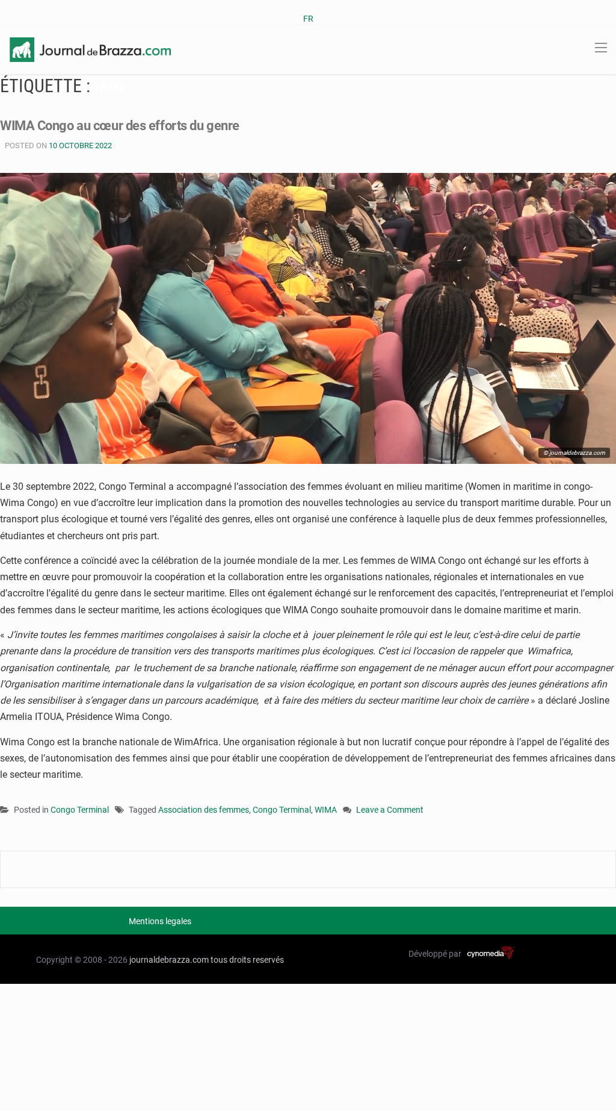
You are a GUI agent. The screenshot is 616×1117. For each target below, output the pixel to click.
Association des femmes (203, 810)
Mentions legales (160, 921)
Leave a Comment (390, 810)
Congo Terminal (80, 810)
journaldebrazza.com (169, 960)
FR (308, 18)
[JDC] (90, 49)
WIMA (326, 810)
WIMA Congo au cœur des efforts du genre (119, 125)
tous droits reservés (247, 960)
